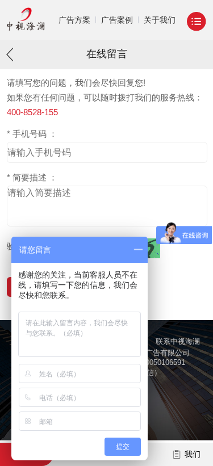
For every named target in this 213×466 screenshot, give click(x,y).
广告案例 (117, 19)
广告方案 (74, 19)
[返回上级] (12, 54)
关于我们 (160, 19)
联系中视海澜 (178, 341)
